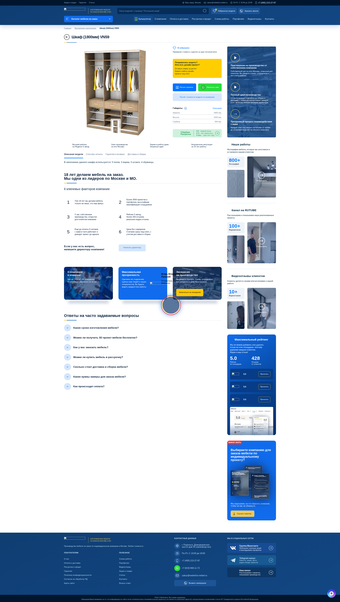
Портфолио (238, 19)
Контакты (269, 19)
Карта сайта (69, 583)
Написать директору (132, 248)
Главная (67, 28)
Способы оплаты (94, 154)
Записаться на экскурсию (190, 292)
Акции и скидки (70, 3)
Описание (217, 108)
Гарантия (82, 3)
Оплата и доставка (179, 19)
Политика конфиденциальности (78, 575)
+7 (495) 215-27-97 (267, 3)
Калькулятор (144, 19)
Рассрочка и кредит (201, 19)
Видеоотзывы (254, 19)
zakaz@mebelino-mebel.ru (217, 3)
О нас (66, 559)
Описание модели (73, 154)
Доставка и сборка (137, 154)
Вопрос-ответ (125, 583)
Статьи (92, 3)
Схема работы (222, 19)
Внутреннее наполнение (85, 28)
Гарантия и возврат (115, 154)
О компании (160, 19)
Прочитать (264, 374)
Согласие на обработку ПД (75, 579)
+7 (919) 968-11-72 (191, 568)
